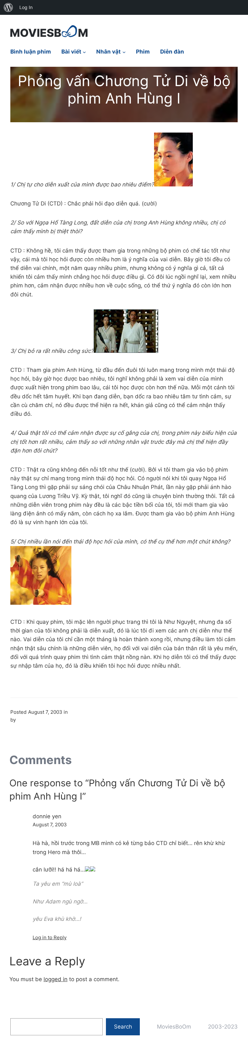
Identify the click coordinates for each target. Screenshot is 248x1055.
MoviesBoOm (174, 1026)
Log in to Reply (50, 937)
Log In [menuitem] (26, 7)
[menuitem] (8, 7)
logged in (55, 979)
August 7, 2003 (50, 824)
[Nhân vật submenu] (124, 52)
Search (123, 1026)
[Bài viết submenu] (84, 52)
